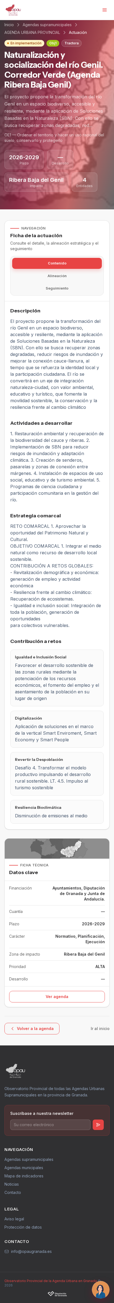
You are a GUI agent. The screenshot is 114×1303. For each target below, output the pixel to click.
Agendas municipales (23, 1167)
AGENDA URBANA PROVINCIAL (32, 32)
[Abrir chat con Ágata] (101, 1290)
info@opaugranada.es (31, 1251)
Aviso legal (14, 1219)
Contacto (12, 1192)
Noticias (11, 1184)
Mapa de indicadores (23, 1176)
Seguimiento (57, 288)
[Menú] (105, 10)
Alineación (57, 276)
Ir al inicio (100, 1028)
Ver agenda (57, 996)
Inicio (9, 24)
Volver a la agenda (35, 1028)
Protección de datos (23, 1227)
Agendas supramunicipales (47, 24)
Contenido (57, 263)
